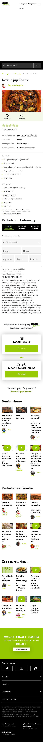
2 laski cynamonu (9, 195)
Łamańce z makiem (7, 606)
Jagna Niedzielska (35, 438)
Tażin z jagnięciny (7, 504)
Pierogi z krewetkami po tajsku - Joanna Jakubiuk (35, 582)
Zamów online (21, 649)
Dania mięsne (23, 144)
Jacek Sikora (6, 614)
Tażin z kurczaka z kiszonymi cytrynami (35, 507)
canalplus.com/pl (8, 724)
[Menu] (39, 4)
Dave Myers (6, 431)
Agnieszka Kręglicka (4, 514)
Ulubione (7, 118)
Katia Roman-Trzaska (34, 547)
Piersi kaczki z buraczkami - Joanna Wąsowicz (7, 460)
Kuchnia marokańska (26, 148)
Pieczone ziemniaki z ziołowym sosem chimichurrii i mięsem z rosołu (35, 424)
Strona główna (7, 74)
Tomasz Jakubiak (35, 474)
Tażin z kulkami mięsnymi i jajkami (21, 535)
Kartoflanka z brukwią (7, 578)
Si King (38, 517)
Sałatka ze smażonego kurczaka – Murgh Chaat (21, 583)
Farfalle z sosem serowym (21, 607)
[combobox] (21, 243)
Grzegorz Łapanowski (19, 469)
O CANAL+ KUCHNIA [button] (9, 699)
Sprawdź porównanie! (21, 391)
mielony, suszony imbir (12, 213)
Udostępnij (21, 118)
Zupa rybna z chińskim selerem (34, 609)
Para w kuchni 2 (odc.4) (27, 135)
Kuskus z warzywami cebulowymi (6, 537)
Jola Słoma (6, 586)
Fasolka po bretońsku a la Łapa (21, 457)
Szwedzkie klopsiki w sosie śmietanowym (7, 420)
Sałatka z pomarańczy (21, 505)
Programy (32, 4)
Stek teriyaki (20, 417)
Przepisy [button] (5, 676)
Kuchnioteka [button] (6, 691)
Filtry (37, 65)
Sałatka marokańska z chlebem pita (35, 537)
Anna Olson (6, 547)
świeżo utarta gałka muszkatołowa (16, 210)
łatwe (19, 139)
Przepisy (23, 4)
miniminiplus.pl (7, 732)
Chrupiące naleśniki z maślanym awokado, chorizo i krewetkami (35, 461)
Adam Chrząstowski (20, 616)
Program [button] (5, 684)
